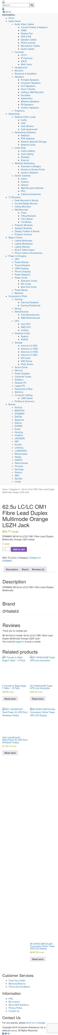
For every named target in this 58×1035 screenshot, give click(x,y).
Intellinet (19, 435)
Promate (19, 466)
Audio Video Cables (24, 24)
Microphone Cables (30, 45)
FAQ (11, 998)
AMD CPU (26, 327)
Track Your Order (17, 980)
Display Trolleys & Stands (27, 231)
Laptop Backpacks (24, 243)
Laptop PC (20, 385)
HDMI (23, 30)
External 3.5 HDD (29, 348)
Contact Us (14, 1010)
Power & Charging (17, 255)
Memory (19, 370)
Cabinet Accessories (31, 194)
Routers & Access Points (33, 169)
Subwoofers (26, 98)
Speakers (19, 76)
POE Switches (28, 138)
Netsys (18, 456)
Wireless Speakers (30, 101)
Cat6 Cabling (27, 153)
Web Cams (26, 64)
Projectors (20, 110)
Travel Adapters (22, 265)
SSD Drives (26, 361)
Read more (10, 698)
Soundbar (25, 95)
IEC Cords (26, 283)
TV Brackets (14, 197)
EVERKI (18, 425)
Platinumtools (21, 463)
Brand (25, 569)
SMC (17, 475)
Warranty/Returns (17, 983)
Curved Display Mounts (26, 203)
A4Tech (18, 407)
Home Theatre (28, 89)
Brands (12, 404)
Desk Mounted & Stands (26, 200)
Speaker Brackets (23, 228)
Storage (18, 342)
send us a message (35, 1022)
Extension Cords (29, 280)
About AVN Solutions (19, 1004)
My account (14, 1001)
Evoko (18, 429)
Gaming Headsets (30, 302)
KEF (17, 441)
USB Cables (27, 398)
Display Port (27, 33)
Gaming (18, 299)
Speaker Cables (29, 39)
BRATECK (20, 410)
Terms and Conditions (19, 986)
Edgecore (19, 419)
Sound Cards (21, 367)
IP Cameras (26, 58)
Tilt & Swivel (27, 218)
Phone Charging (23, 271)
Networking (14, 113)
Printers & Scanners (24, 401)
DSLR (24, 61)
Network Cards (28, 144)
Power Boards (21, 262)
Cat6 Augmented (29, 129)
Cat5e (24, 119)
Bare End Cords (29, 286)
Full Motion (26, 221)
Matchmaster (21, 453)
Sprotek (18, 478)
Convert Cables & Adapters (34, 27)
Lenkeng (19, 447)
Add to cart (19, 549)
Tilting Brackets (28, 215)
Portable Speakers (30, 79)
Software (19, 379)
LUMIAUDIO (21, 450)
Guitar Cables (27, 48)
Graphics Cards (22, 333)
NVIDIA (24, 339)
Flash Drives (27, 364)
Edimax (18, 422)
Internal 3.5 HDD (29, 345)
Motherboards (21, 311)
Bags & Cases (15, 237)
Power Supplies (22, 373)
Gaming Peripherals (30, 305)
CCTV (24, 55)
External (25, 160)
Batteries (19, 293)
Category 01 (14, 489)
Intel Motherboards (30, 314)
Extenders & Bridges (31, 166)
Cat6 (23, 123)
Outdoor (25, 181)
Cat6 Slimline (27, 126)
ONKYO (18, 459)
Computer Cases (23, 376)
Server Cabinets (22, 175)
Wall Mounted (21, 209)
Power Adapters (22, 274)
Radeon (25, 336)
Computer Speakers (31, 82)
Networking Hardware (25, 132)
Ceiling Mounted (23, 206)
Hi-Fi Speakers (28, 85)
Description (12, 569)
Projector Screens (23, 234)
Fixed (23, 212)
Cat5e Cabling (28, 150)
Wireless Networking (25, 163)
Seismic (24, 184)
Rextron (18, 472)
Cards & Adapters (29, 172)
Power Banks (21, 289)
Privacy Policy (15, 1007)
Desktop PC (20, 382)
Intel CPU (25, 323)
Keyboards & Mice (23, 388)
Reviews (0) (38, 569)
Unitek (18, 481)
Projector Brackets (24, 225)
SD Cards (25, 357)
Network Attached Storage (34, 141)
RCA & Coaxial (28, 42)
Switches (25, 135)
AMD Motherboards (30, 317)
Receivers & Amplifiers (26, 73)
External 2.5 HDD (29, 351)
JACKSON (20, 438)
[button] (8, 14)
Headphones (21, 67)
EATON (18, 416)
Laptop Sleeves (22, 246)
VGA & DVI (26, 36)
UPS (17, 259)
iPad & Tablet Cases (24, 249)
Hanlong (19, 432)
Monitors (19, 70)
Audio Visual (15, 21)
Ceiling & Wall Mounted (32, 92)
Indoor (24, 178)
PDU (23, 191)
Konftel (18, 444)
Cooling (24, 330)
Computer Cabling (23, 395)
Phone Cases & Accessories (28, 252)
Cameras (19, 51)
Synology (19, 469)
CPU (17, 320)
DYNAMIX (19, 413)
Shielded (25, 157)
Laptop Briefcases (23, 240)
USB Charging (22, 268)
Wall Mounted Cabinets (32, 187)
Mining (18, 308)
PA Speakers (27, 104)
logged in (19, 641)
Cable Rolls (20, 147)
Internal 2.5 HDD (29, 354)
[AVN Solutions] (3, 1)
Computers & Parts (18, 296)
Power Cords (21, 277)
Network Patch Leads (25, 116)
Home (11, 17)
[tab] (12, 569)
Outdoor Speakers (30, 107)
